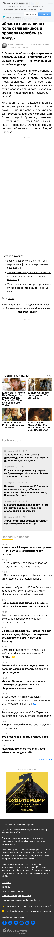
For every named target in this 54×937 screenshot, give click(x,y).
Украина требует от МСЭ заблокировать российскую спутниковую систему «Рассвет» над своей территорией (26, 589)
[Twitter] (10, 923)
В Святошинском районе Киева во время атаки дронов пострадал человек (27, 575)
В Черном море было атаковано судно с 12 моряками (26, 724)
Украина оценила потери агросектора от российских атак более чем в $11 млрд (29, 288)
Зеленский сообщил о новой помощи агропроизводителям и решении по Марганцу (29, 276)
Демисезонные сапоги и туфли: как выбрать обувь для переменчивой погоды (23, 651)
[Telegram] (16, 923)
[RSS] (33, 923)
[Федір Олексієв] (4, 47)
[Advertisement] (27, 162)
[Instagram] (21, 923)
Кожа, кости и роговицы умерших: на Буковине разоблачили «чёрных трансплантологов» (25, 617)
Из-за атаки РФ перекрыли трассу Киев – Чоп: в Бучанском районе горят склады (27, 549)
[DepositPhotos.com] (15, 931)
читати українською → (41, 44)
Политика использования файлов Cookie (21, 900)
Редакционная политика (13, 891)
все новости (43, 759)
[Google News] (27, 923)
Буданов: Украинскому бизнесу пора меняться (25, 737)
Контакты (6, 887)
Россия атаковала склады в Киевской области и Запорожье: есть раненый (25, 603)
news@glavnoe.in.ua (16, 906)
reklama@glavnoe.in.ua (17, 911)
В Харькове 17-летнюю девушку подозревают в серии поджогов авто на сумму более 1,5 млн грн (26, 698)
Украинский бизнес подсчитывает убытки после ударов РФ (23, 749)
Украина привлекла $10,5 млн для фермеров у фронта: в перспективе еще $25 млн (27, 264)
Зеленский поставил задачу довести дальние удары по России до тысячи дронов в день (25, 667)
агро (11, 298)
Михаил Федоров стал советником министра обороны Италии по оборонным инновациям (23, 683)
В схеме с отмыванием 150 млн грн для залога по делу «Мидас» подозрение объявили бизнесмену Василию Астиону (26, 634)
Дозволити (45, 14)
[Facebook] (4, 923)
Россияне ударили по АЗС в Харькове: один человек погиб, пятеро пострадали (26, 712)
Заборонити (31, 14)
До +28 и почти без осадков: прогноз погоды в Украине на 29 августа (24, 563)
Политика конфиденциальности (16, 895)
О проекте (6, 882)
